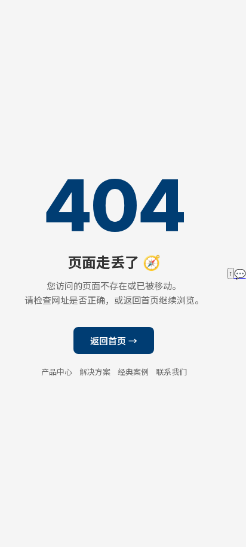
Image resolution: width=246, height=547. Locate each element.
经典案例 (133, 372)
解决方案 (94, 372)
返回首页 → (113, 341)
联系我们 (171, 372)
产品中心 (56, 372)
